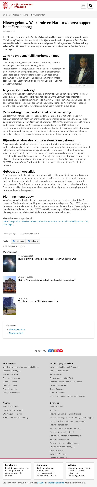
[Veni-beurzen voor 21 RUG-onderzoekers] (9, 306)
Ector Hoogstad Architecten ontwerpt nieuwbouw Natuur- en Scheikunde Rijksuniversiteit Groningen (45, 223)
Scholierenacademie (11, 378)
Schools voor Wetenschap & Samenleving (67, 396)
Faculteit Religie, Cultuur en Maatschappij (68, 421)
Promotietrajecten (10, 389)
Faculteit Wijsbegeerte (59, 439)
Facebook (20, 241)
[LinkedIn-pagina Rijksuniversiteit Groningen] (52, 350)
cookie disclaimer (56, 482)
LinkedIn (34, 241)
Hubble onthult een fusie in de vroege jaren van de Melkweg (47, 259)
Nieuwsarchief (16, 333)
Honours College (10, 385)
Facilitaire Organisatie (59, 457)
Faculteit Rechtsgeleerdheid (62, 432)
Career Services (56, 389)
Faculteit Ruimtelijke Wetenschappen (65, 436)
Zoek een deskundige (59, 371)
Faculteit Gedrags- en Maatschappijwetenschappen (72, 417)
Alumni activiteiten (11, 406)
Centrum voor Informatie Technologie (66, 381)
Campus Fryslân (57, 450)
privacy (40, 482)
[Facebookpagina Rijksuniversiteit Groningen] (49, 350)
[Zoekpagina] (90, 5)
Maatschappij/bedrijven (61, 363)
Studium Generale (57, 392)
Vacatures (54, 410)
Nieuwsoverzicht (17, 329)
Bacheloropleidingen (12, 371)
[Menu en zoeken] (83, 5)
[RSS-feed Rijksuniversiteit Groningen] (55, 350)
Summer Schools (10, 381)
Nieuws (25, 15)
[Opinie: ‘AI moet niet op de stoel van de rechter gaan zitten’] (9, 284)
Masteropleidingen (11, 374)
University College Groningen (62, 447)
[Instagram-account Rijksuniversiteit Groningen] (58, 350)
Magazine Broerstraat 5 (13, 410)
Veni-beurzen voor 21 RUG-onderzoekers (38, 301)
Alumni (6, 403)
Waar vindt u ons (57, 406)
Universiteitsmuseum (59, 385)
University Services (58, 454)
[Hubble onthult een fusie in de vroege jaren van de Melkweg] (9, 263)
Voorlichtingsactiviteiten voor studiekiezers (21, 367)
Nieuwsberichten (37, 15)
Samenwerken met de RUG (61, 378)
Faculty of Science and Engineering (65, 443)
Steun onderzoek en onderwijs (16, 417)
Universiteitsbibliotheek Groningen (65, 367)
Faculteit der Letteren (59, 425)
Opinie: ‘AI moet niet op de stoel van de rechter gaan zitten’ (46, 280)
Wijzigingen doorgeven (12, 414)
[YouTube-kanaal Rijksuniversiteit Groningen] (61, 350)
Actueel (16, 15)
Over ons (7, 15)
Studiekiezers (9, 363)
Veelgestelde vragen (11, 392)
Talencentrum (56, 374)
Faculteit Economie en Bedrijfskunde (65, 414)
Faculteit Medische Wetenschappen (65, 428)
